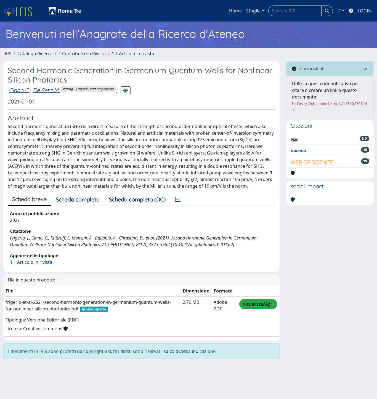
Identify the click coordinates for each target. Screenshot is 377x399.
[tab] (177, 199)
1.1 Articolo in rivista (133, 53)
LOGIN (364, 11)
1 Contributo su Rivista (82, 53)
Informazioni (309, 68)
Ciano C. (19, 90)
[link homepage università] (65, 10)
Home (235, 11)
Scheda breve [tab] (29, 199)
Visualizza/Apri (258, 304)
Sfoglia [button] (253, 11)
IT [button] (339, 11)
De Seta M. (46, 90)
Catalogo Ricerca (34, 53)
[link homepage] (20, 10)
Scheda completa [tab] (78, 199)
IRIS (7, 53)
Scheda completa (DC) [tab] (137, 199)
